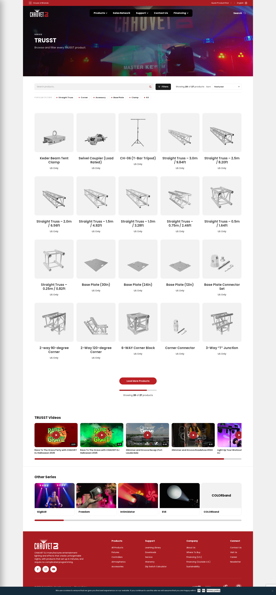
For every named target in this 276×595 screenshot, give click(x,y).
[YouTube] (53, 569)
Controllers (117, 557)
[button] (39, 2)
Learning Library (153, 547)
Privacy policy (213, 590)
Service (149, 557)
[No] (272, 590)
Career (233, 557)
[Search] (150, 86)
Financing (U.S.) (194, 557)
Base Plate (118, 97)
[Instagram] (45, 569)
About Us (190, 547)
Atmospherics (118, 561)
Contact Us (161, 13)
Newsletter (235, 561)
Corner (84, 97)
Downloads (150, 552)
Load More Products (138, 380)
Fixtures (115, 552)
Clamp (135, 97)
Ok (199, 590)
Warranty (150, 561)
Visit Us (233, 552)
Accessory (101, 97)
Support (141, 13)
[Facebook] (37, 569)
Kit (147, 97)
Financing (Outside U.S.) (198, 561)
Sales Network (121, 13)
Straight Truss (66, 97)
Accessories (117, 566)
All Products (117, 547)
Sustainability (193, 566)
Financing (180, 13)
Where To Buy (193, 552)
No (203, 590)
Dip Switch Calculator (156, 566)
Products (99, 13)
